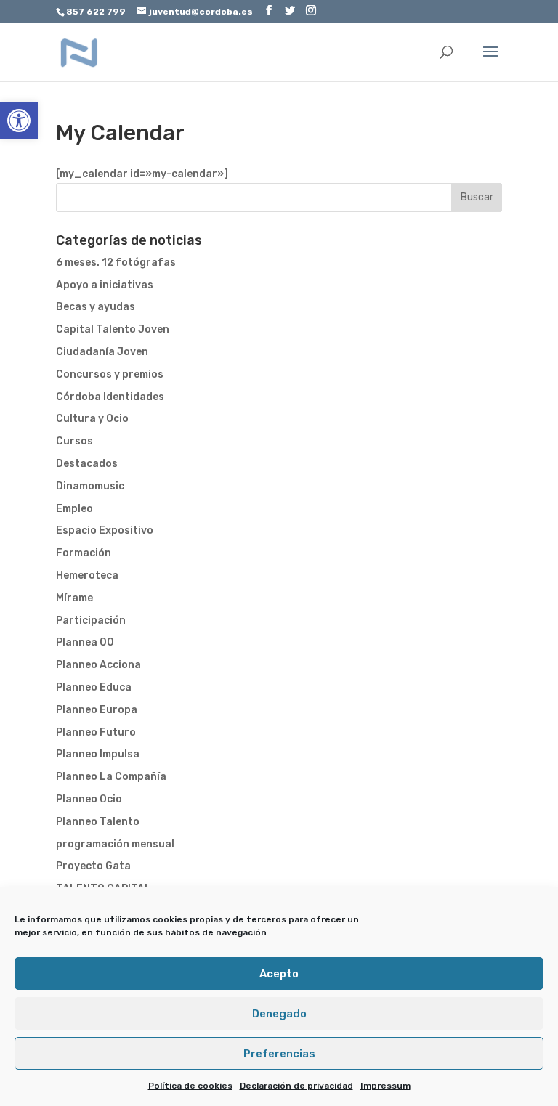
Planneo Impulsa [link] (98, 754)
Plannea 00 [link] (85, 642)
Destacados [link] (87, 464)
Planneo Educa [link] (94, 687)
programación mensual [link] (115, 844)
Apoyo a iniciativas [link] (104, 285)
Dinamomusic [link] (90, 486)
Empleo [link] (74, 509)
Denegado (279, 1013)
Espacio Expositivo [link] (104, 530)
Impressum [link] (385, 1086)
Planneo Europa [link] (96, 710)
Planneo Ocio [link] (89, 799)
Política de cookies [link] (190, 1086)
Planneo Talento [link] (98, 822)
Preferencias (279, 1053)
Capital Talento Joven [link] (112, 329)
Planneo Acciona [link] (98, 665)
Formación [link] (83, 553)
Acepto (279, 973)
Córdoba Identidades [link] (110, 397)
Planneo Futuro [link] (96, 732)
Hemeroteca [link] (87, 575)
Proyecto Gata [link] (93, 866)
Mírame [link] (74, 598)
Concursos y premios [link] (109, 374)
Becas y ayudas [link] (95, 307)
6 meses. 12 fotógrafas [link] (116, 262)
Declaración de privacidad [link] (296, 1086)
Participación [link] (91, 620)
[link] (19, 120)
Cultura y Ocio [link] (92, 418)
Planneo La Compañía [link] (111, 776)
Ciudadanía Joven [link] (102, 352)
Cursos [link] (74, 441)
